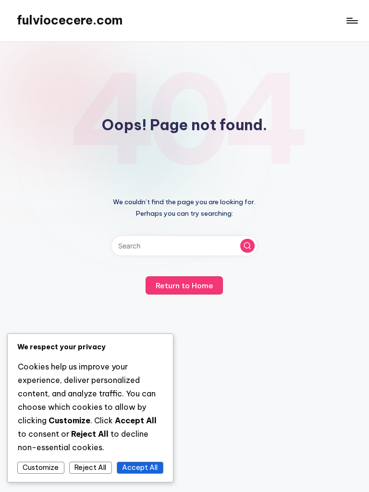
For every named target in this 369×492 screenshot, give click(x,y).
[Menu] (351, 21)
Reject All (90, 467)
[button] (247, 246)
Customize (41, 467)
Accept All (140, 467)
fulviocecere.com (70, 20)
